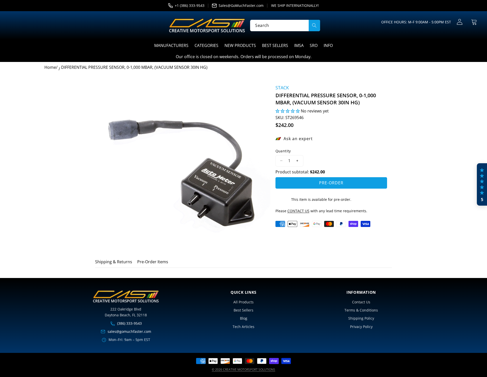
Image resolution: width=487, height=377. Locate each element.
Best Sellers (243, 310)
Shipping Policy (361, 318)
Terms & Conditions (361, 310)
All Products (243, 302)
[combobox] (285, 25)
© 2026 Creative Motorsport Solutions (243, 369)
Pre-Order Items (152, 262)
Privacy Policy (361, 326)
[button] (474, 22)
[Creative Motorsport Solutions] (207, 25)
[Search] (314, 25)
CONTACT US (298, 210)
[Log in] (459, 22)
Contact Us (361, 302)
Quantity (283, 151)
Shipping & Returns (113, 262)
